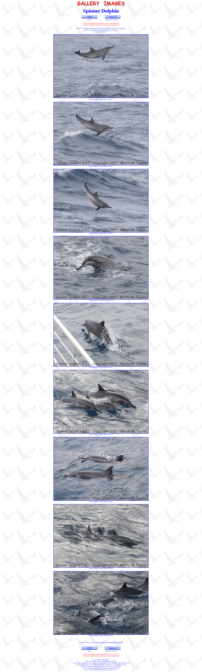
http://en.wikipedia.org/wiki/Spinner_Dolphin (110, 642)
